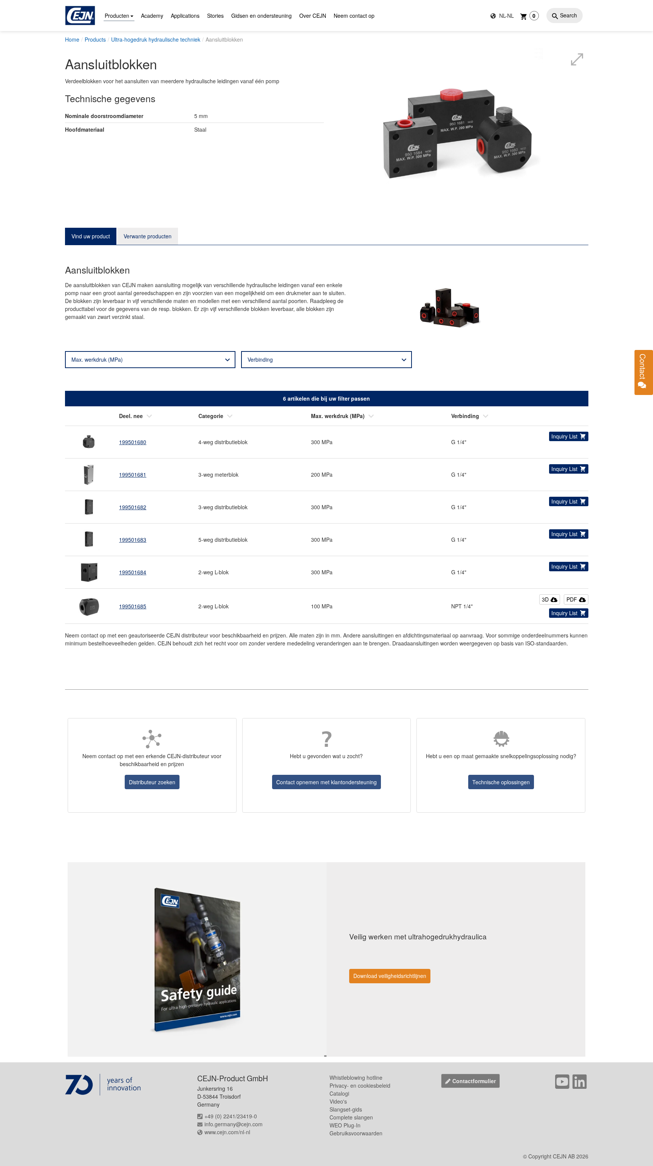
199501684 (132, 572)
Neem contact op (354, 15)
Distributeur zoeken (152, 782)
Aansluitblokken (224, 39)
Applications (185, 15)
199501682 (132, 507)
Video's (338, 1101)
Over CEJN (312, 15)
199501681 (132, 474)
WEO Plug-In (345, 1125)
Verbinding (260, 359)
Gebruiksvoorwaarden (356, 1133)
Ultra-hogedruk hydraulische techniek (155, 39)
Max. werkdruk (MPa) (97, 359)
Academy (152, 15)
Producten (117, 15)
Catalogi (339, 1093)
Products (95, 39)
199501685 (132, 606)
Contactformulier (474, 1081)
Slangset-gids (346, 1109)
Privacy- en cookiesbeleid (360, 1085)
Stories (215, 15)
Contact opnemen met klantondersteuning (326, 782)
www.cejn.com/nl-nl (227, 1132)
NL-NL (506, 15)
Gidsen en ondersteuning (261, 15)
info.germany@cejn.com (233, 1124)
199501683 (132, 539)
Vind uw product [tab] (90, 236)
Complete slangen (351, 1117)
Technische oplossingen (501, 782)
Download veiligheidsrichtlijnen (389, 975)
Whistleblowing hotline (356, 1077)
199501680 (132, 442)
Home (72, 39)
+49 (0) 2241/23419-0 (230, 1116)
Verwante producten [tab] (148, 236)
